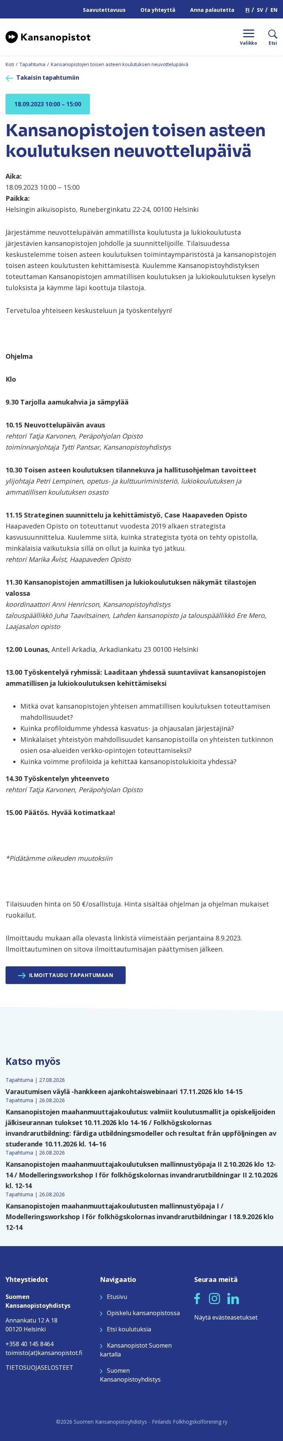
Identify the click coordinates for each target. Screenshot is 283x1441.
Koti (10, 64)
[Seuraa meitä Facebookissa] (197, 1297)
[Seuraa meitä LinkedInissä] (233, 1297)
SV (260, 9)
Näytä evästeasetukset (226, 1317)
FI (247, 9)
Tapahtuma (32, 64)
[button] (197, 1298)
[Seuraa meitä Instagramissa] (214, 1297)
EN (273, 9)
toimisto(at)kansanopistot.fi (44, 1353)
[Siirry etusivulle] (48, 36)
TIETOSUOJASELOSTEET (39, 1367)
